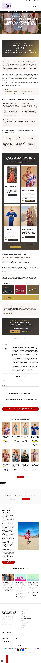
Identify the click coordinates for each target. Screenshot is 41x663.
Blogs (22, 611)
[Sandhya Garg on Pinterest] (10, 641)
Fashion (23, 583)
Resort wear (10, 583)
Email (22, 380)
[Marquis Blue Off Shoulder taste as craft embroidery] (12, 216)
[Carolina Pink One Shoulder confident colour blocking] (29, 177)
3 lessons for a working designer (10, 93)
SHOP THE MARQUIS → (12, 239)
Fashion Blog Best (23, 584)
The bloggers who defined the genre (10, 91)
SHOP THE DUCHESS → (30, 237)
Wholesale (23, 629)
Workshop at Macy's (6, 542)
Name (3, 380)
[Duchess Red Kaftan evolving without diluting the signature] (29, 216)
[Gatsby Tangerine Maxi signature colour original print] (12, 174)
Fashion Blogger (17, 585)
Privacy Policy (24, 399)
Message (4, 385)
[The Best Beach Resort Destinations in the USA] (8, 577)
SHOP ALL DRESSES (15, 331)
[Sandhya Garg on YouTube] (6, 641)
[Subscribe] (16, 638)
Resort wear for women (6, 584)
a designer (34, 67)
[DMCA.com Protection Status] (20, 483)
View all (20, 476)
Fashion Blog (17, 584)
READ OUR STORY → (26, 331)
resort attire (11, 582)
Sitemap (22, 620)
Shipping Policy (23, 625)
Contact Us (23, 613)
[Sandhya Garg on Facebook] (4, 641)
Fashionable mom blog (19, 586)
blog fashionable (22, 582)
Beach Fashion (17, 582)
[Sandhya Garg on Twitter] (8, 641)
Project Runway (24, 78)
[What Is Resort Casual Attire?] (33, 577)
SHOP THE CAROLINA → (30, 200)
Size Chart (23, 627)
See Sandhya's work (8, 562)
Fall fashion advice (19, 583)
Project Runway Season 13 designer (16, 306)
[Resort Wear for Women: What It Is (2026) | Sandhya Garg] (20, 577)
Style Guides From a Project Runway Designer (22, 16)
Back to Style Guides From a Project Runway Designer (21, 409)
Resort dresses (5, 583)
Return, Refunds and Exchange (26, 618)
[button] (6, 440)
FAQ (23, 93)
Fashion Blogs (23, 585)
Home (12, 16)
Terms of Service (32, 399)
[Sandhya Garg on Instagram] (2, 641)
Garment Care (23, 616)
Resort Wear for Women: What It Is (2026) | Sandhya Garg (20, 595)
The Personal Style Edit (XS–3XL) (28, 91)
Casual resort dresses (5, 582)
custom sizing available (8, 313)
